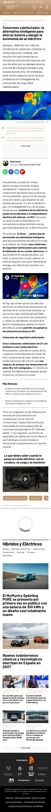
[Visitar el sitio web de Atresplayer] (25, 780)
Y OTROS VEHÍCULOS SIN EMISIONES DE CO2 (36, 692)
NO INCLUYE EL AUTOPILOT (9, 727)
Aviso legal (9, 798)
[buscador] (41, 7)
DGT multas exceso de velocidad (33, 2)
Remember (8, 555)
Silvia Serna (15, 161)
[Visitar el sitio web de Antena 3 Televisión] (8, 768)
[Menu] (47, 7)
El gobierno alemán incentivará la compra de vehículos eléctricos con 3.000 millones (36, 699)
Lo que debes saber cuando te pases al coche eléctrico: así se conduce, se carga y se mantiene (24, 459)
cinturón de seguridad (15, 498)
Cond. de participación (13, 802)
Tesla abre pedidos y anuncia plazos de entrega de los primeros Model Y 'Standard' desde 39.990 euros (13, 735)
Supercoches (42, 13)
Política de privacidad (22, 798)
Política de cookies (39, 798)
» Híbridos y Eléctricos (19, 505)
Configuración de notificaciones (20, 806)
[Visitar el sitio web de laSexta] (19, 768)
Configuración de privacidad (34, 802)
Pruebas (31, 552)
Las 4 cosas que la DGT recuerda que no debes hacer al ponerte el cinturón (25, 139)
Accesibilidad (38, 806)
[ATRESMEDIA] (25, 760)
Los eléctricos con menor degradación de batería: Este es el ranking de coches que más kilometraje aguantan (36, 735)
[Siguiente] (46, 2)
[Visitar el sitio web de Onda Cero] (31, 774)
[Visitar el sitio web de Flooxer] (39, 780)
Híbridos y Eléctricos (23, 13)
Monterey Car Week (10, 592)
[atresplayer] (34, 7)
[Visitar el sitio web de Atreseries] (19, 774)
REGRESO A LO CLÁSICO (12, 652)
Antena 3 (6, 505)
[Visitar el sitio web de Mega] (8, 774)
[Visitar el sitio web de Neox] (31, 768)
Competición (8, 552)
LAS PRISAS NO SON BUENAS (11, 692)
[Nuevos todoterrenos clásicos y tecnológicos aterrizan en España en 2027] (25, 636)
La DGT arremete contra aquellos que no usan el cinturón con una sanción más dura (25, 130)
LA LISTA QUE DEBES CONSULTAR (34, 727)
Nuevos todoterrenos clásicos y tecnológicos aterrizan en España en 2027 (26, 402)
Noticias (21, 552)
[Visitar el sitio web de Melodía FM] (11, 780)
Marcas (6, 13)
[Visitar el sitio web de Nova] (42, 768)
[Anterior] (20, 2)
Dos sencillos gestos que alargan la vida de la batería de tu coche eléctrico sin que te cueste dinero (13, 699)
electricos (35, 498)
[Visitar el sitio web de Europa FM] (42, 774)
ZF (27, 233)
